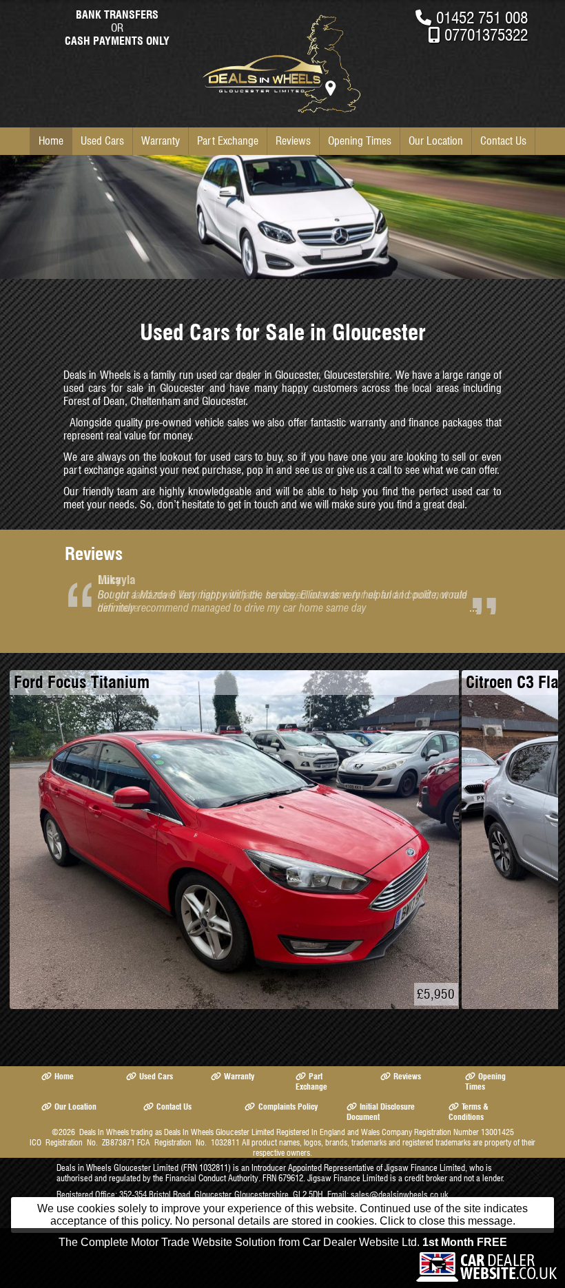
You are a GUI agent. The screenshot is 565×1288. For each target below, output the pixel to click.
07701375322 (486, 34)
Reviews (293, 140)
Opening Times (359, 140)
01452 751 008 (482, 17)
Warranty (160, 140)
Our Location (436, 140)
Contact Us (503, 140)
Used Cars (102, 140)
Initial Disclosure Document (381, 1111)
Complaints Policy (288, 1106)
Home (51, 140)
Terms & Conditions (469, 1111)
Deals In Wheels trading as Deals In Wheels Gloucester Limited (176, 1132)
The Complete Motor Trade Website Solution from (283, 1242)
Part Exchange (227, 140)
